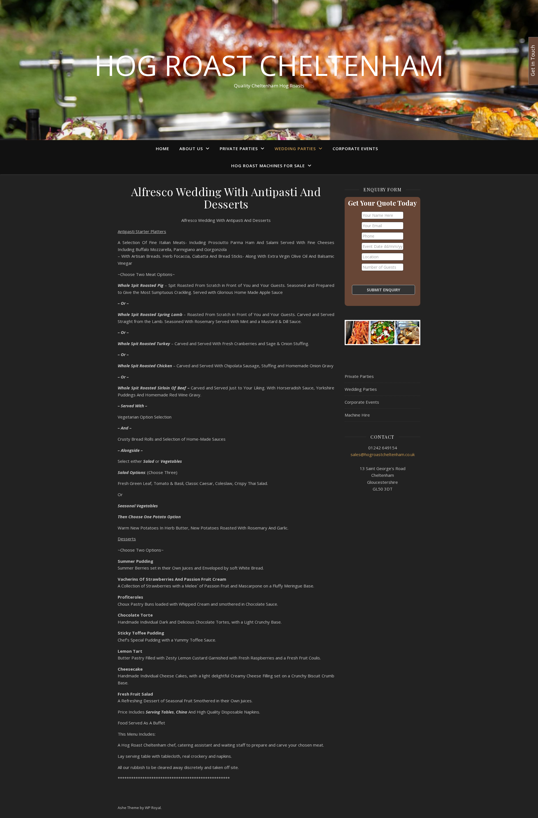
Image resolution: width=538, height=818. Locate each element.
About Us (191, 148)
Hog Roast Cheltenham (269, 65)
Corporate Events (355, 148)
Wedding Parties (295, 148)
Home (162, 148)
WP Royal (153, 807)
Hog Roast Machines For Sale (268, 165)
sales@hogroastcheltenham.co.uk (383, 454)
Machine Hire (357, 415)
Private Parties (239, 148)
